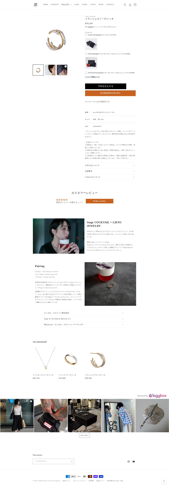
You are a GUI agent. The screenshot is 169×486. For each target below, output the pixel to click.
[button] (66, 4)
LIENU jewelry (42, 480)
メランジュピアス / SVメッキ (95, 375)
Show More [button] (84, 435)
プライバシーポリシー (79, 480)
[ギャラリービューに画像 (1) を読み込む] (38, 70)
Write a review (99, 201)
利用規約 (91, 480)
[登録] (71, 461)
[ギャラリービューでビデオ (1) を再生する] (62, 70)
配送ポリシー (101, 480)
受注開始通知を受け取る (110, 93)
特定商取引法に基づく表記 (115, 480)
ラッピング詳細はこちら (92, 76)
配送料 (90, 27)
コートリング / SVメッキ (67, 375)
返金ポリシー (67, 480)
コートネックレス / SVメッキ (43, 375)
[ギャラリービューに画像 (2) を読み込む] (50, 70)
